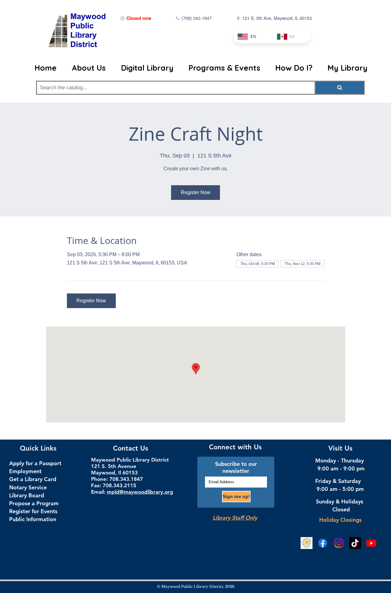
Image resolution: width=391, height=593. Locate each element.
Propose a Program (34, 503)
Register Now (195, 192)
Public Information (32, 519)
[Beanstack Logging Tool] (306, 543)
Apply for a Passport (35, 463)
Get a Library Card (32, 479)
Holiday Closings (340, 519)
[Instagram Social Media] (339, 543)
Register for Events (33, 511)
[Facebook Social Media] (323, 543)
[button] (91, 68)
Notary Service (28, 487)
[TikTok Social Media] (355, 543)
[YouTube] (371, 543)
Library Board (26, 495)
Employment (25, 471)
